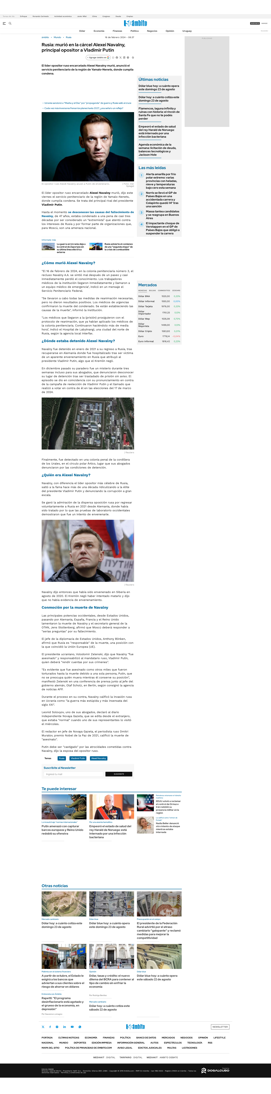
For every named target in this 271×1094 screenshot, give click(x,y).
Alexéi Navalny (98, 758)
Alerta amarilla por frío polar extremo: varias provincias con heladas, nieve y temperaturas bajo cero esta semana (161, 181)
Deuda (118, 16)
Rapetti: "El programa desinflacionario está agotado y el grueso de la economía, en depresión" (63, 1003)
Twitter (43, 1027)
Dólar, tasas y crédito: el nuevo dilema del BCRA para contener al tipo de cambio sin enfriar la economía (111, 981)
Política (135, 30)
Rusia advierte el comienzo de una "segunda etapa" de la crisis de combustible (119, 247)
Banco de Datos (146, 1037)
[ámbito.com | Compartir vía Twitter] (120, 57)
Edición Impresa (102, 1042)
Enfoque (23, 16)
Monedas (142, 290)
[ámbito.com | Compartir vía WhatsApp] (113, 57)
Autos (154, 1042)
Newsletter (264, 31)
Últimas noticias (68, 1037)
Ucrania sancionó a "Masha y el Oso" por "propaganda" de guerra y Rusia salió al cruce (87, 103)
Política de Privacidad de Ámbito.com (88, 1047)
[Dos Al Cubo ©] (215, 1070)
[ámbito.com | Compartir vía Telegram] (128, 57)
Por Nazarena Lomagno (52, 1014)
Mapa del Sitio (50, 1047)
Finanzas (117, 30)
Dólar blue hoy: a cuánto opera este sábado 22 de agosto (157, 977)
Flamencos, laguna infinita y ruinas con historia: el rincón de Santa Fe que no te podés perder (159, 113)
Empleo (130, 16)
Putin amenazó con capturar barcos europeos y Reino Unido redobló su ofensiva (62, 829)
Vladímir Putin (78, 758)
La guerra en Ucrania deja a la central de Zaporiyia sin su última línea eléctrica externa (71, 248)
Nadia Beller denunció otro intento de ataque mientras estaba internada (168, 828)
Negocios (152, 30)
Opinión (170, 30)
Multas (171, 1047)
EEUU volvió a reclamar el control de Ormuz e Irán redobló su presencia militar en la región (168, 807)
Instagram (57, 1027)
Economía (99, 30)
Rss (210, 1042)
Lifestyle (220, 1037)
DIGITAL (104, 1057)
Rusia (68, 37)
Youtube (72, 1027)
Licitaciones (189, 1047)
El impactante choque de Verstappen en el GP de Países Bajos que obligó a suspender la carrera (163, 228)
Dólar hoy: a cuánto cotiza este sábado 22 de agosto (109, 1007)
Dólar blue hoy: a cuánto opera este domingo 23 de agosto (159, 87)
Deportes (80, 1042)
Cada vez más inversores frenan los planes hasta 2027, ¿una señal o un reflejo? (83, 108)
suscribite (255, 23)
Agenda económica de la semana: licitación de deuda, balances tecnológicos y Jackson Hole (157, 150)
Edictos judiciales (150, 1047)
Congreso (106, 16)
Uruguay (187, 30)
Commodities (164, 290)
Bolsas (152, 290)
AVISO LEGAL (124, 1047)
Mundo (57, 37)
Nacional (48, 1042)
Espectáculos (173, 1042)
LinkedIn (64, 1027)
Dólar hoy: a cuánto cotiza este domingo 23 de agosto (159, 98)
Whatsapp (80, 1027)
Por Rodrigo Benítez (98, 995)
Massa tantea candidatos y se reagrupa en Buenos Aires (162, 215)
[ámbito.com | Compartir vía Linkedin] (124, 57)
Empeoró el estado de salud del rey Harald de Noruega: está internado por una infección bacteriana (157, 131)
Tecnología (194, 1042)
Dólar (82, 30)
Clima (94, 16)
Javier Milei (82, 16)
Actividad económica (63, 16)
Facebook (50, 1027)
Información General (131, 1042)
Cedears (176, 290)
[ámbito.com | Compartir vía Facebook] (117, 57)
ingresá (264, 23)
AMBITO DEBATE (162, 1057)
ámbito (45, 37)
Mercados (168, 1037)
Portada (47, 1037)
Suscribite (119, 774)
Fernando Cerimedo (41, 16)
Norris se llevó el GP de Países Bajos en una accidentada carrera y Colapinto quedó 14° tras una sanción (162, 199)
